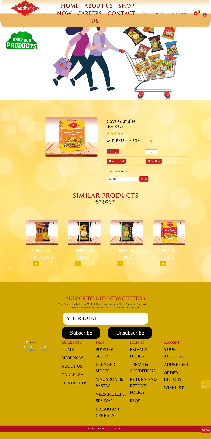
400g (35, 257)
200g (114, 151)
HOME (70, 6)
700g (49, 257)
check (144, 178)
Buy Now (155, 161)
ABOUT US (98, 6)
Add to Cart (117, 161)
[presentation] (10, 254)
